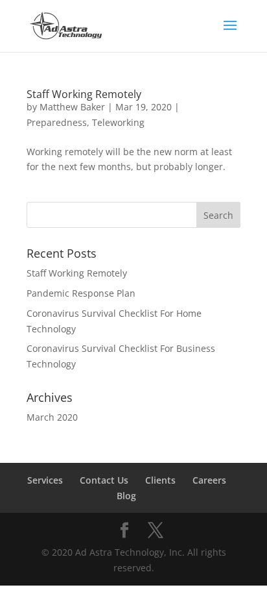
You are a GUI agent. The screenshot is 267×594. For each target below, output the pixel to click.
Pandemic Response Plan (81, 293)
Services (45, 480)
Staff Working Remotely (84, 94)
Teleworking (118, 122)
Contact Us (104, 480)
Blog (126, 495)
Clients (160, 480)
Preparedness (57, 122)
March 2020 (52, 417)
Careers (209, 480)
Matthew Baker (72, 107)
